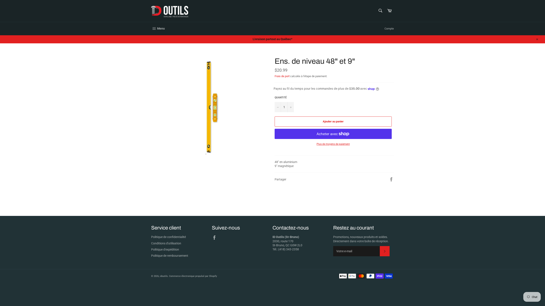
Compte (389, 28)
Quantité (281, 97)
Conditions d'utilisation (166, 243)
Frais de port (282, 76)
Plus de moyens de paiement (333, 144)
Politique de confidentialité (168, 237)
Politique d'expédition (165, 249)
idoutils (164, 276)
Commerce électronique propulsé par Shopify (193, 276)
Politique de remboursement (169, 255)
